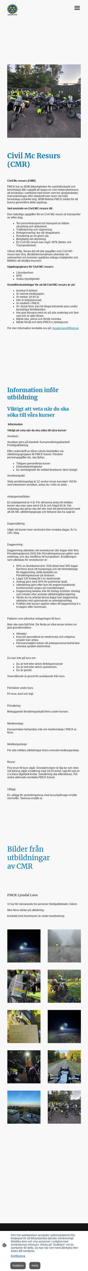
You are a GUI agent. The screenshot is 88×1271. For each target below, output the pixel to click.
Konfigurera (18, 1255)
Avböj (34, 1265)
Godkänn (18, 1265)
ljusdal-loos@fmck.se (65, 328)
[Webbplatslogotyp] (12, 10)
